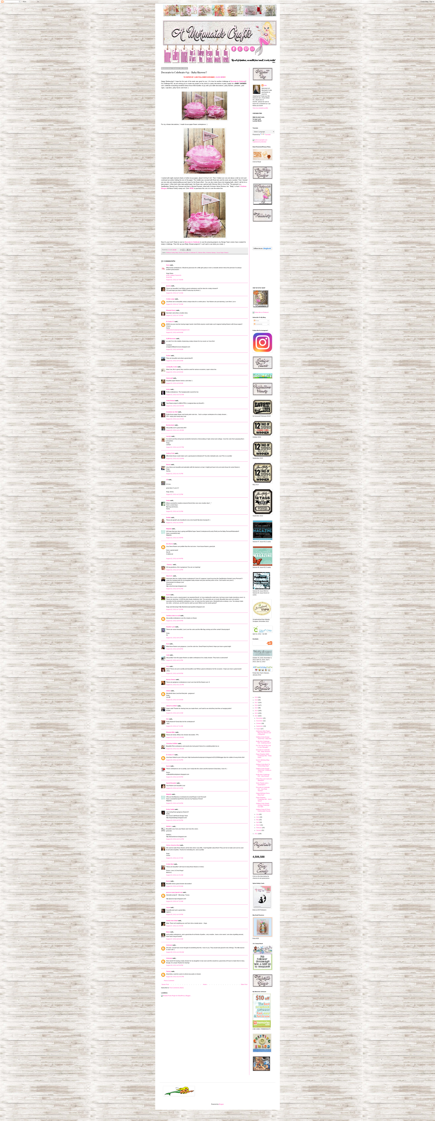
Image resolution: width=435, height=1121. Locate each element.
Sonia (168, 500)
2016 (256, 705)
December (259, 718)
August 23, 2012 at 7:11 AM (174, 726)
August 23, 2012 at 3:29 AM (174, 700)
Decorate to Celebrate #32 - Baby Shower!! (263, 750)
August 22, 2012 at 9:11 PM (174, 660)
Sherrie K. (169, 576)
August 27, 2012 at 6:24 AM (174, 939)
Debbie (168, 517)
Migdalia (169, 529)
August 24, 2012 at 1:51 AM (174, 875)
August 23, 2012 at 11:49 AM (175, 749)
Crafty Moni (170, 864)
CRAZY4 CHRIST (171, 706)
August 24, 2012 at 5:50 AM (174, 886)
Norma (168, 464)
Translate (268, 134)
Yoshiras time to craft (173, 615)
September (259, 726)
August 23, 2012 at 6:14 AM (174, 713)
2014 (256, 710)
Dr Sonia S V (170, 321)
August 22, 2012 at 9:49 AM (174, 383)
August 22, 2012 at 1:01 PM (174, 473)
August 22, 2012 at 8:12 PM (174, 638)
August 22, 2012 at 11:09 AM (175, 419)
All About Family (170, 252)
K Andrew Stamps (211, 252)
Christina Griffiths (172, 743)
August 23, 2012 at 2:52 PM (174, 760)
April (257, 822)
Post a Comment (169, 980)
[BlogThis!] (183, 250)
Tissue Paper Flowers (222, 252)
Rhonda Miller (170, 732)
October (258, 723)
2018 (256, 700)
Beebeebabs (170, 425)
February (259, 827)
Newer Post (165, 984)
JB (167, 479)
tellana (168, 691)
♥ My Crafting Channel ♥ (173, 275)
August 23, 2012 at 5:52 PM (174, 820)
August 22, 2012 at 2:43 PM (174, 522)
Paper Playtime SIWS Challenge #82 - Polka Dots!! (264, 755)
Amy (167, 666)
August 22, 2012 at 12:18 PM (175, 458)
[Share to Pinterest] (190, 250)
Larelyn (168, 436)
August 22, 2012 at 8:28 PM (174, 649)
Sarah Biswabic (171, 783)
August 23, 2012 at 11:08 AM (175, 737)
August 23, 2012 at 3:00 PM (174, 777)
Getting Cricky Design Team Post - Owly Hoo (263, 737)
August (258, 729)
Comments (258, 324)
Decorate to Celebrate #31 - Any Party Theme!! (263, 789)
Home (205, 984)
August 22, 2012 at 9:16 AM (174, 360)
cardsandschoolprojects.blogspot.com (178, 330)
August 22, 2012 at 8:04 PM (174, 621)
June (258, 817)
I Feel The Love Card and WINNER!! (264, 779)
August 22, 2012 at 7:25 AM (174, 315)
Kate (167, 644)
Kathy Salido (170, 809)
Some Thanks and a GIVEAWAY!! (262, 783)
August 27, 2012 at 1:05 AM (174, 926)
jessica (168, 286)
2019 (256, 697)
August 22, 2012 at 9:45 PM (174, 673)
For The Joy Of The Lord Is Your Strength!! (263, 746)
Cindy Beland (170, 400)
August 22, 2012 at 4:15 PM (174, 570)
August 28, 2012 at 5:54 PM (174, 965)
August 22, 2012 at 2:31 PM (174, 511)
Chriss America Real (173, 845)
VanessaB (169, 378)
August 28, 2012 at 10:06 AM (175, 952)
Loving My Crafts (171, 367)
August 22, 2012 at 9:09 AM (174, 349)
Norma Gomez (170, 679)
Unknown (169, 945)
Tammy (168, 971)
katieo (168, 389)
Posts (257, 320)
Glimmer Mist (201, 252)
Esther (168, 355)
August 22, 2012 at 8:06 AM (174, 332)
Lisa (265, 85)
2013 (256, 713)
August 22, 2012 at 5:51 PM (174, 589)
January (259, 830)
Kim (167, 719)
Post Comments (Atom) (176, 988)
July (257, 814)
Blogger (221, 1104)
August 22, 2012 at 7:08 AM (174, 280)
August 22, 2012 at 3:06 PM (174, 558)
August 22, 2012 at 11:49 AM (175, 430)
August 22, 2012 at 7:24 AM (174, 304)
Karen (168, 595)
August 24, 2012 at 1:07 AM (174, 858)
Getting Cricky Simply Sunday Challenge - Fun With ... (263, 805)
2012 (256, 716)
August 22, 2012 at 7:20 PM (174, 609)
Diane (168, 932)
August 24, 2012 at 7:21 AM (174, 901)
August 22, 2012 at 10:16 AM (175, 394)
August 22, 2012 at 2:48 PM (174, 538)
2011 (256, 833)
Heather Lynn (170, 627)
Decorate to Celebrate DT (190, 252)
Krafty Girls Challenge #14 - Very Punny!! (262, 775)
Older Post (244, 984)
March (258, 825)
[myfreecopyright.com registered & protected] (262, 142)
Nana (168, 265)
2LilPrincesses (171, 338)
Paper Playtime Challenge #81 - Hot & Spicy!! (263, 799)
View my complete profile (260, 108)
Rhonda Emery (171, 310)
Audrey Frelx (170, 453)
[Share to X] (185, 250)
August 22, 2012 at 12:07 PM (175, 447)
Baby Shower (179, 252)
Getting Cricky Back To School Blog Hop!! (263, 765)
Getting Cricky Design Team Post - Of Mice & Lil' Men (263, 770)
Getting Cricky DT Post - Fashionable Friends (263, 810)
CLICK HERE (220, 77)
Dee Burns (169, 544)
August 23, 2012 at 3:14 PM (174, 788)
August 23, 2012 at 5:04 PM (174, 803)
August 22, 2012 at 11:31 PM (175, 684)
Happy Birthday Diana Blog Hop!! (263, 794)
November (259, 721)
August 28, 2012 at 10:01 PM (175, 976)
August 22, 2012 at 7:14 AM (174, 293)
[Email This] (181, 250)
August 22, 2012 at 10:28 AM (175, 406)
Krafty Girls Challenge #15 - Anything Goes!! (263, 742)
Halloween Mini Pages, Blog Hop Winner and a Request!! (263, 732)
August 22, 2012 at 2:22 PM (174, 494)
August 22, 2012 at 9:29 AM (174, 372)
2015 (256, 708)
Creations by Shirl (172, 412)
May (257, 820)
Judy (167, 655)
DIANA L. (169, 826)
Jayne (168, 907)
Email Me (169, 277)
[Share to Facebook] (188, 250)
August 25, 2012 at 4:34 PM (174, 914)
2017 (256, 702)
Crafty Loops (170, 299)
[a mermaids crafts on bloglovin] (262, 249)
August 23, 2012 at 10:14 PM (175, 839)
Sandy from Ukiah (172, 920)
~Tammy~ (169, 564)
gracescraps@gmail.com (174, 892)
